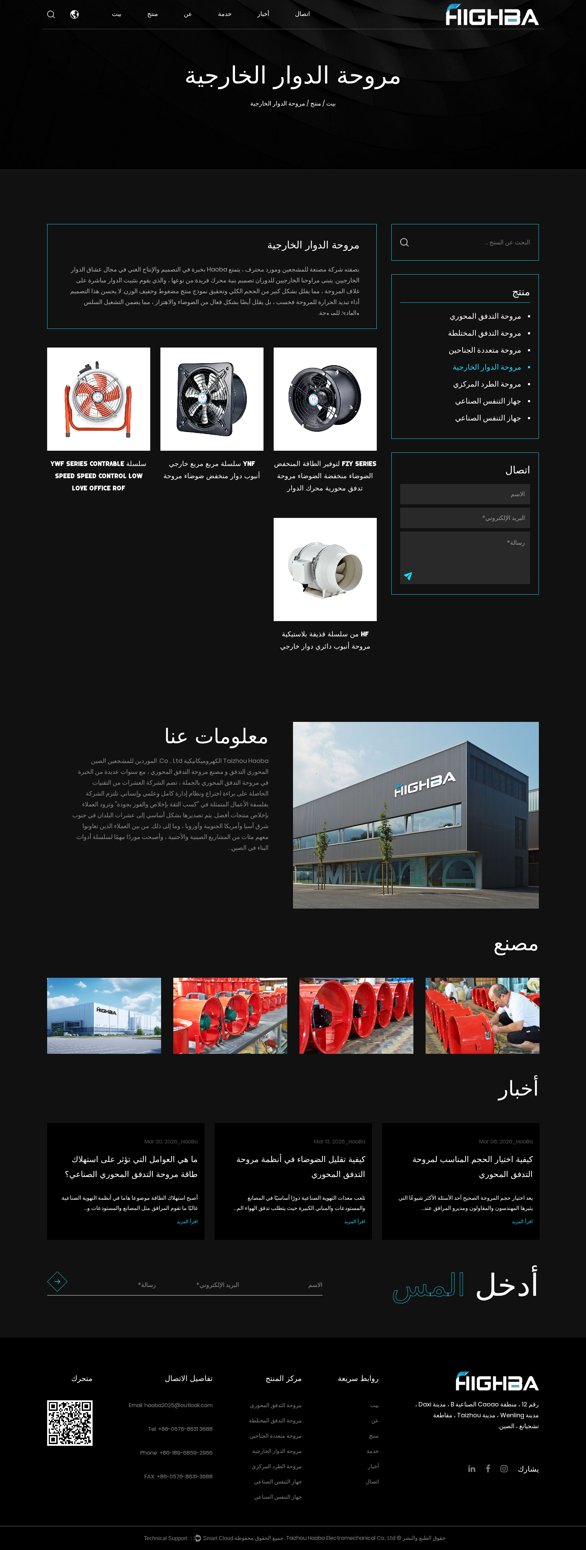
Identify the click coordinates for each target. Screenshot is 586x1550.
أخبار (263, 14)
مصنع (191, 27)
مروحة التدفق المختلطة (163, 25)
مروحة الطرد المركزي (487, 384)
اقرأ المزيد (187, 1221)
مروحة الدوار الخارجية (487, 367)
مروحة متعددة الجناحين (169, 23)
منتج (152, 14)
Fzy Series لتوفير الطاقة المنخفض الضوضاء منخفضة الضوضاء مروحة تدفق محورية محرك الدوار (325, 476)
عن (188, 14)
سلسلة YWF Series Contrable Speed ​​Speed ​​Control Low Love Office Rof (98, 476)
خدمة (225, 14)
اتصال (302, 14)
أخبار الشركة (273, 27)
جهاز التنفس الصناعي (488, 401)
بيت (116, 14)
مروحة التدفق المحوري (164, 26)
